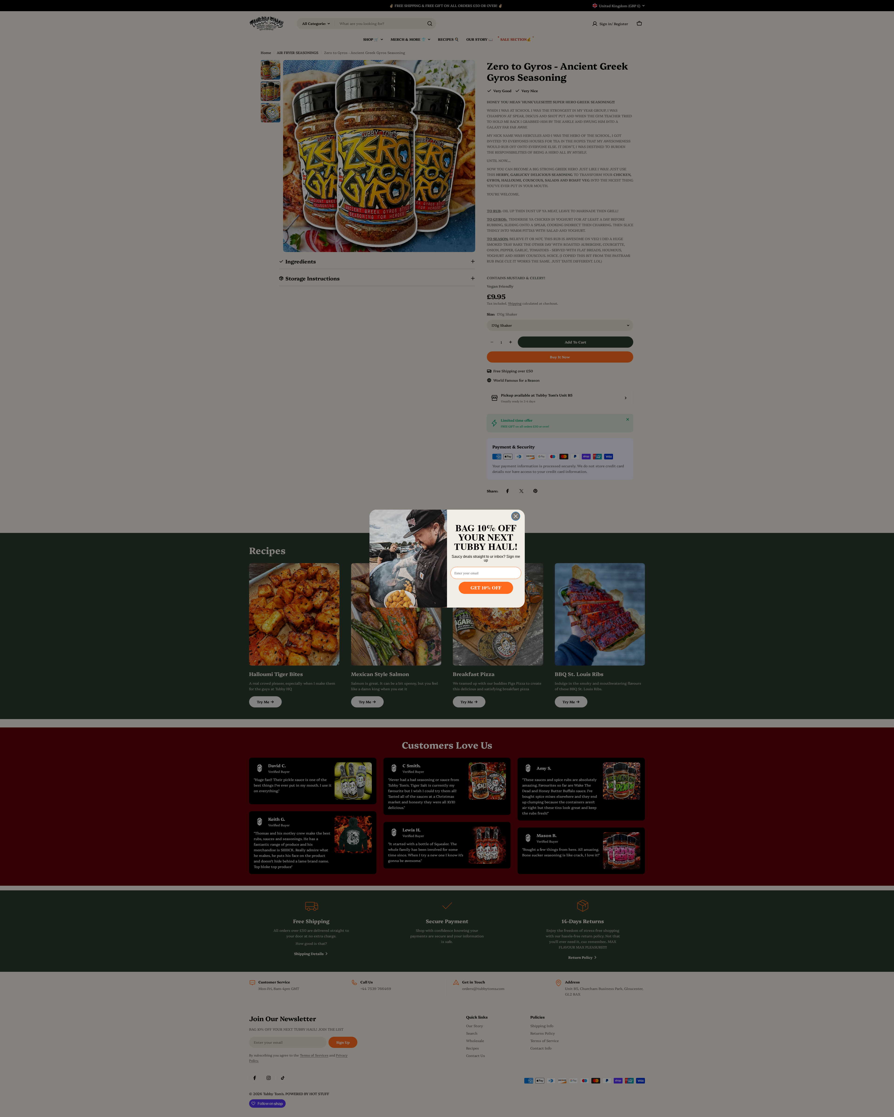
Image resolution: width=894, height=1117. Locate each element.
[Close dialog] (515, 516)
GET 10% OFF (486, 587)
